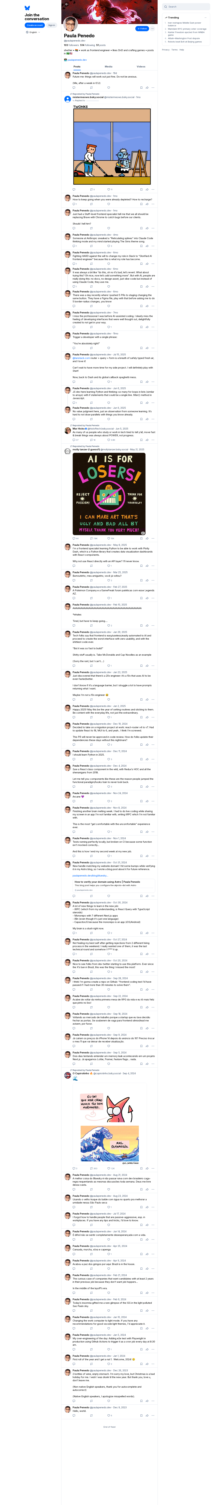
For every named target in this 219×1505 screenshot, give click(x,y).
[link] (71, 45)
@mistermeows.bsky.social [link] (119, 97)
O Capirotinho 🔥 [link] (83, 1073)
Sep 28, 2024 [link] (120, 978)
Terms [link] (174, 49)
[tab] (77, 66)
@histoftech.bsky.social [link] (100, 428)
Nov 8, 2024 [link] (119, 807)
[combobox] (33, 32)
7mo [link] (115, 312)
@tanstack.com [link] (81, 358)
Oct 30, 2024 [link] (119, 902)
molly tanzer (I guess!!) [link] (86, 449)
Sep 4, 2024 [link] (128, 1073)
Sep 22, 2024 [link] (120, 996)
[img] (109, 12)
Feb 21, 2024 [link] (119, 1275)
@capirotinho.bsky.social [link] (107, 1073)
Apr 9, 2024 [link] (119, 1260)
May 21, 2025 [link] (136, 449)
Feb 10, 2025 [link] (119, 604)
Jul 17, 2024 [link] (119, 1213)
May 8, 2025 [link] (119, 545)
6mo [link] (115, 252)
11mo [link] (115, 333)
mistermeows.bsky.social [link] (88, 97)
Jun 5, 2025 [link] (121, 428)
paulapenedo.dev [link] (77, 59)
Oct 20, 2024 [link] (119, 960)
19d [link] (114, 73)
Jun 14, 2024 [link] (119, 1231)
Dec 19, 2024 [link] (119, 723)
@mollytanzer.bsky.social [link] (114, 449)
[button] (66, 4)
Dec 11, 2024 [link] (119, 751)
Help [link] (182, 49)
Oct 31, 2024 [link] (119, 862)
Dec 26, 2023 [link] (120, 1370)
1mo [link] (138, 97)
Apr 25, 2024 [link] (119, 1246)
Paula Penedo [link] (81, 73)
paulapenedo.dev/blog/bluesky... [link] (90, 875)
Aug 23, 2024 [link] (120, 1195)
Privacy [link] (165, 49)
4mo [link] (115, 234)
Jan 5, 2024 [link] (119, 1334)
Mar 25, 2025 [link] (120, 572)
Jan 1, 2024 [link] (118, 1355)
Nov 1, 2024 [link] (119, 838)
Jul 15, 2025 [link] (119, 354)
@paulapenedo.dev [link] (100, 73)
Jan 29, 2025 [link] (119, 632)
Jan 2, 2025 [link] (119, 706)
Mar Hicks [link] (79, 428)
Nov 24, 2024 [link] (120, 793)
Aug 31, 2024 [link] (119, 1175)
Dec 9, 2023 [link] (119, 1407)
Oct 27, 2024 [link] (119, 939)
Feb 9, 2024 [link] (119, 1299)
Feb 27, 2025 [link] (119, 586)
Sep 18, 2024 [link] (119, 1013)
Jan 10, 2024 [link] (119, 1317)
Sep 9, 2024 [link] (119, 1034)
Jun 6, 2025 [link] (119, 388)
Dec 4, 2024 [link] (119, 765)
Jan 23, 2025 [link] (119, 672)
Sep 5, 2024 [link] (119, 1052)
